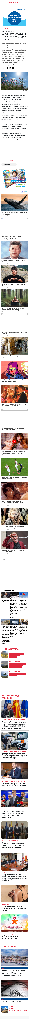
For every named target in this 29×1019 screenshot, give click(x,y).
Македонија (5, 28)
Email (13, 68)
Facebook (7, 68)
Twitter (10, 68)
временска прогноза (9, 164)
